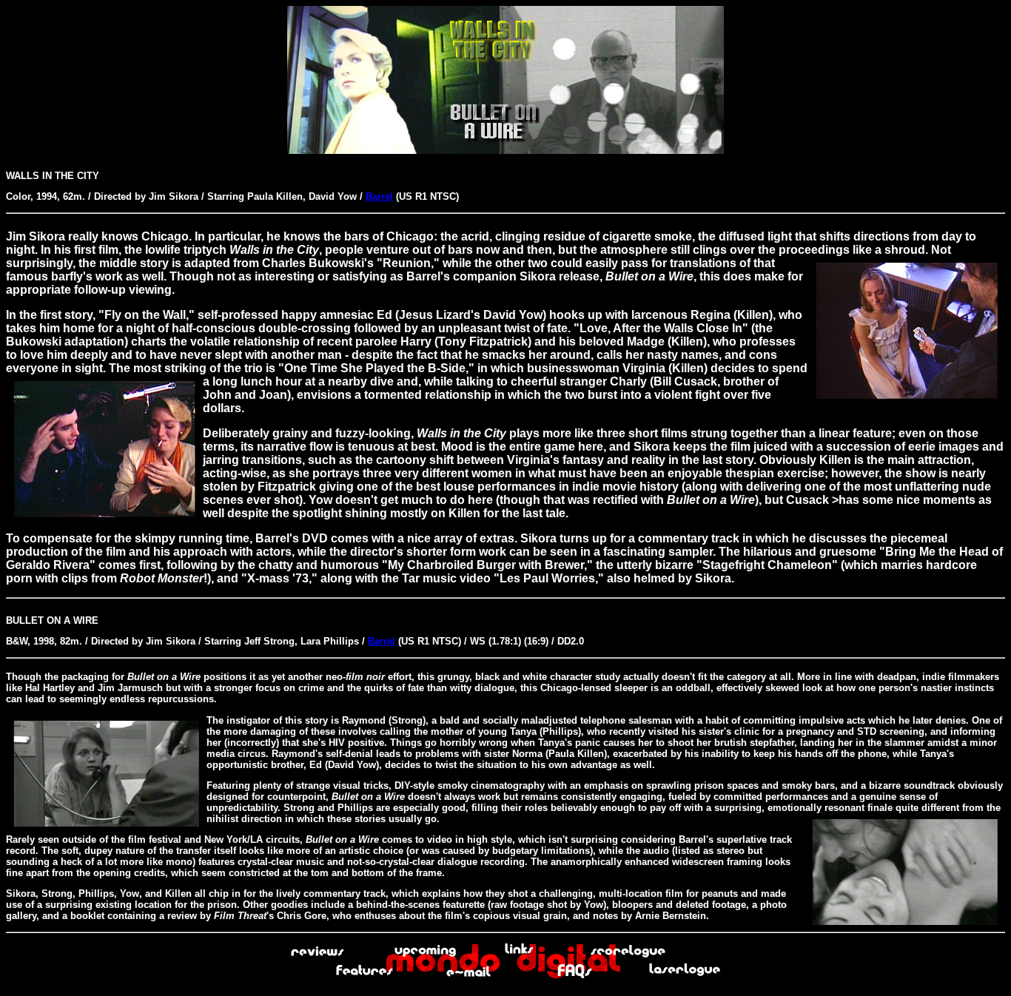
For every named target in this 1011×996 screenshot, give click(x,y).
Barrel (379, 196)
